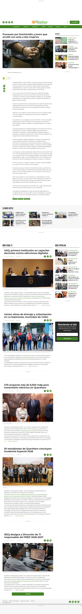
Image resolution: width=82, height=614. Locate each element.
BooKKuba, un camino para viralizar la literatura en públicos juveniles (73, 297)
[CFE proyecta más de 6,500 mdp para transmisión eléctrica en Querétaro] (28, 407)
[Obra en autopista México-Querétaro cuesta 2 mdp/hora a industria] (61, 269)
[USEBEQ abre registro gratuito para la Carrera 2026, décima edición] (8, 215)
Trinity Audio (14, 72)
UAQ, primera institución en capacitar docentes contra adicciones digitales (26, 252)
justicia (15, 198)
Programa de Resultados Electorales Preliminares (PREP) (22, 581)
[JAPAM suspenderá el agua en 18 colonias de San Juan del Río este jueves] (61, 261)
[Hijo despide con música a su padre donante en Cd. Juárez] (61, 277)
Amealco (70, 54)
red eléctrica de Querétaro (29, 430)
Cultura (58, 26)
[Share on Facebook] (4, 86)
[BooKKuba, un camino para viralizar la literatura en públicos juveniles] (61, 294)
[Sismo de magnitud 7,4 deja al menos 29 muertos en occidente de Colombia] (61, 40)
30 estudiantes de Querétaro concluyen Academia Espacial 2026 (28, 450)
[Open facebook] (4, 22)
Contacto (33, 601)
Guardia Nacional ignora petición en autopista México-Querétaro (73, 255)
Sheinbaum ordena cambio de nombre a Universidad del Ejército (47, 215)
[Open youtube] (12, 22)
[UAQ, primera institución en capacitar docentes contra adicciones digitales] (28, 273)
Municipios (71, 62)
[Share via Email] (4, 91)
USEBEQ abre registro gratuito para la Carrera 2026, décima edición (21, 215)
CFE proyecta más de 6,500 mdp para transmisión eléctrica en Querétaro (26, 386)
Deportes (35, 26)
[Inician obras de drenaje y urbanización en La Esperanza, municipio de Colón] (28, 337)
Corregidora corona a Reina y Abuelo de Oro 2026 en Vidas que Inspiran (73, 215)
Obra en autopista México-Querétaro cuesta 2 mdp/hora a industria (73, 272)
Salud (43, 26)
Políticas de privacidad (14, 601)
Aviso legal (5, 601)
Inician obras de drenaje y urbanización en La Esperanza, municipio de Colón (28, 315)
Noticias (26, 26)
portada (20, 198)
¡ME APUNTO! (67, 338)
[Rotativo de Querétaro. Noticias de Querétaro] (39, 22)
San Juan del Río (72, 250)
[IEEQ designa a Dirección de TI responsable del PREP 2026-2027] (28, 557)
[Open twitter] (6, 22)
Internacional (72, 38)
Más (65, 26)
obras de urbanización (28, 357)
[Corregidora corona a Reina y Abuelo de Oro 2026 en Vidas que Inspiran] (61, 215)
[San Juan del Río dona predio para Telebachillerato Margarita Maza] (34, 223)
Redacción (9, 77)
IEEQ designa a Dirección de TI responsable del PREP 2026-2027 (23, 536)
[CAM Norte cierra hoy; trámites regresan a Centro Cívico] (8, 223)
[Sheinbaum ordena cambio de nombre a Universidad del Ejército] (34, 215)
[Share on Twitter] (4, 89)
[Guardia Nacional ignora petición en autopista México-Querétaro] (61, 253)
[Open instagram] (9, 22)
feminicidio (27, 198)
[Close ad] (80, 605)
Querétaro (16, 26)
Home (4, 30)
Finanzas (50, 26)
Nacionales (71, 275)
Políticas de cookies (24, 601)
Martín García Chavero (10, 256)
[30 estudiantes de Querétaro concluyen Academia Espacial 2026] (28, 471)
